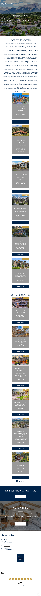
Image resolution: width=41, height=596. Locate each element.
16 (23, 481)
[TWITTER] (19, 579)
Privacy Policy (25, 590)
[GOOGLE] (31, 579)
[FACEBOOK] (10, 579)
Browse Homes (20, 496)
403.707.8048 (7, 546)
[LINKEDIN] (16, 579)
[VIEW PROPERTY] (20, 156)
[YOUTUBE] (22, 579)
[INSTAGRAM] (13, 579)
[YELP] (25, 579)
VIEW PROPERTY (20, 157)
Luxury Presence (28, 585)
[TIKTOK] (28, 579)
